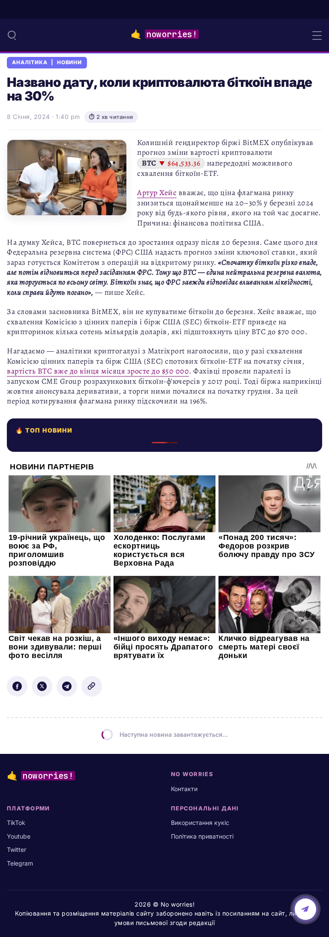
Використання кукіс (200, 822)
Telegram (20, 863)
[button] (12, 35)
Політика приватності (202, 836)
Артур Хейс (156, 192)
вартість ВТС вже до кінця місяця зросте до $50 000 (98, 371)
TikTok (16, 822)
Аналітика (30, 62)
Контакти (184, 788)
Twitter (16, 849)
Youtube (18, 836)
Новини (69, 62)
